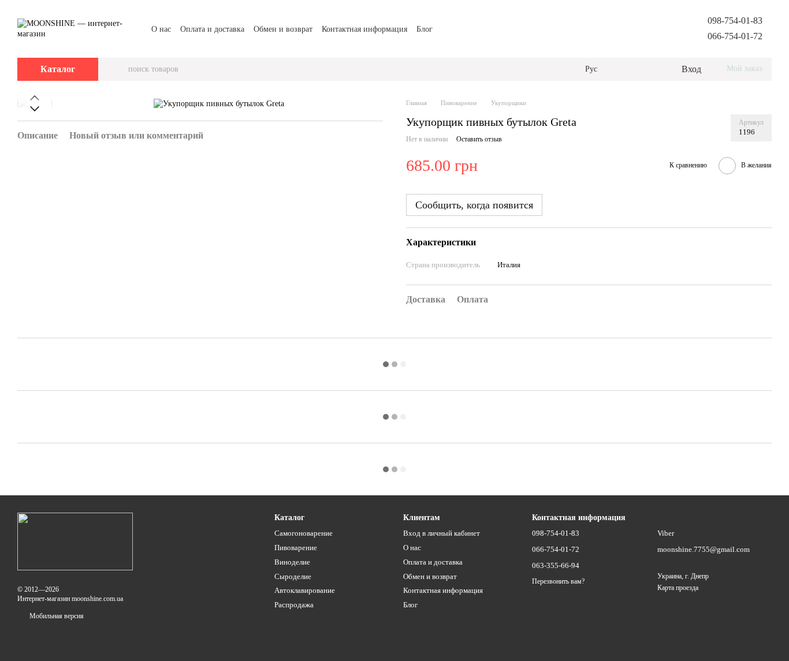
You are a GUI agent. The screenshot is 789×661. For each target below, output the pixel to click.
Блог (424, 29)
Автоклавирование (304, 590)
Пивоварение (295, 547)
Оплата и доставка (212, 29)
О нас (161, 29)
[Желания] (648, 69)
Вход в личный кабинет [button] (441, 533)
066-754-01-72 (735, 36)
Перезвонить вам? (558, 581)
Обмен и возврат (283, 29)
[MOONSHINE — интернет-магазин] (75, 540)
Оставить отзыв (479, 139)
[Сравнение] (625, 69)
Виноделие (292, 562)
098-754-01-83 (735, 20)
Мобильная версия (56, 616)
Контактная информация (364, 29)
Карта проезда (677, 588)
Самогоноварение (303, 533)
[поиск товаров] (119, 69)
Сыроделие (292, 576)
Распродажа (294, 604)
